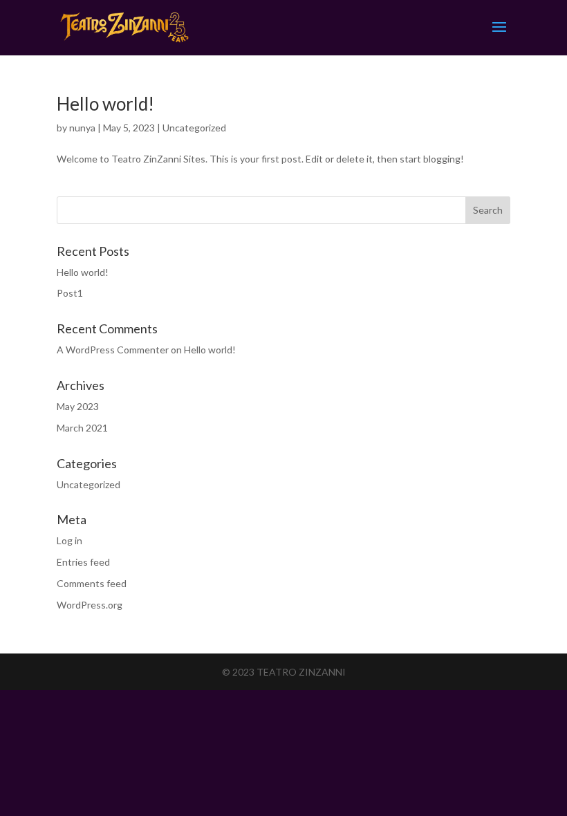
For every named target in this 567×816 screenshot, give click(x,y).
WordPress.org (89, 605)
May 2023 (78, 406)
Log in (69, 540)
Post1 (70, 293)
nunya (82, 127)
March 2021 (82, 428)
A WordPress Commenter (113, 349)
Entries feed (83, 562)
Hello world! (105, 104)
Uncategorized (194, 127)
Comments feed (92, 583)
